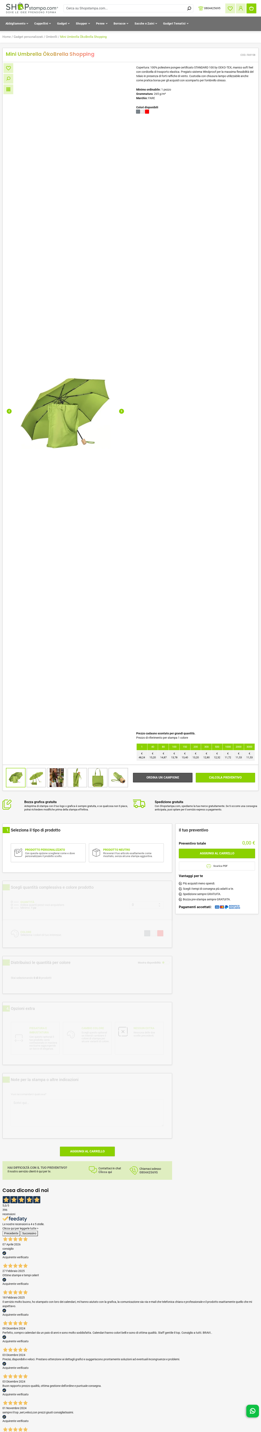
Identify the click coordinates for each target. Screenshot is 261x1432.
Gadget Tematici (174, 23)
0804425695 (212, 8)
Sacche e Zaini (144, 23)
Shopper (81, 23)
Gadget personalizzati (28, 37)
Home (6, 37)
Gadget (62, 23)
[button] (9, 411)
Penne (100, 23)
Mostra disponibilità (149, 962)
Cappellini (41, 23)
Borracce (120, 23)
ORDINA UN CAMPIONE (162, 777)
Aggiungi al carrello (87, 1151)
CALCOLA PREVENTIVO (225, 777)
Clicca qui (105, 1172)
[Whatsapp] (252, 1409)
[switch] (166, 962)
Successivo (29, 1233)
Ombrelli (51, 37)
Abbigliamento (15, 23)
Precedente (11, 1233)
